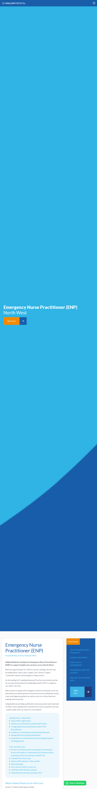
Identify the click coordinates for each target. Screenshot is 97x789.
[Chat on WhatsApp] (75, 783)
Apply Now (11, 321)
